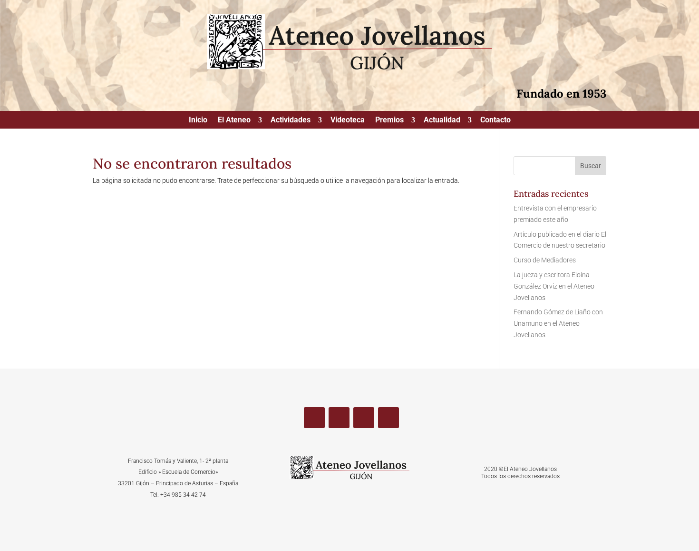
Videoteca (347, 120)
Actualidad (442, 120)
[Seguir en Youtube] (363, 417)
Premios (389, 120)
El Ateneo (234, 120)
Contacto (495, 120)
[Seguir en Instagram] (388, 417)
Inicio (198, 120)
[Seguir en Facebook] (314, 417)
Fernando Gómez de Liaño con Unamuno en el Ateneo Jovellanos (558, 323)
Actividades (291, 120)
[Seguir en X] (339, 417)
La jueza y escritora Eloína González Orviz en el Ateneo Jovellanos (554, 286)
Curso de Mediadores (545, 260)
